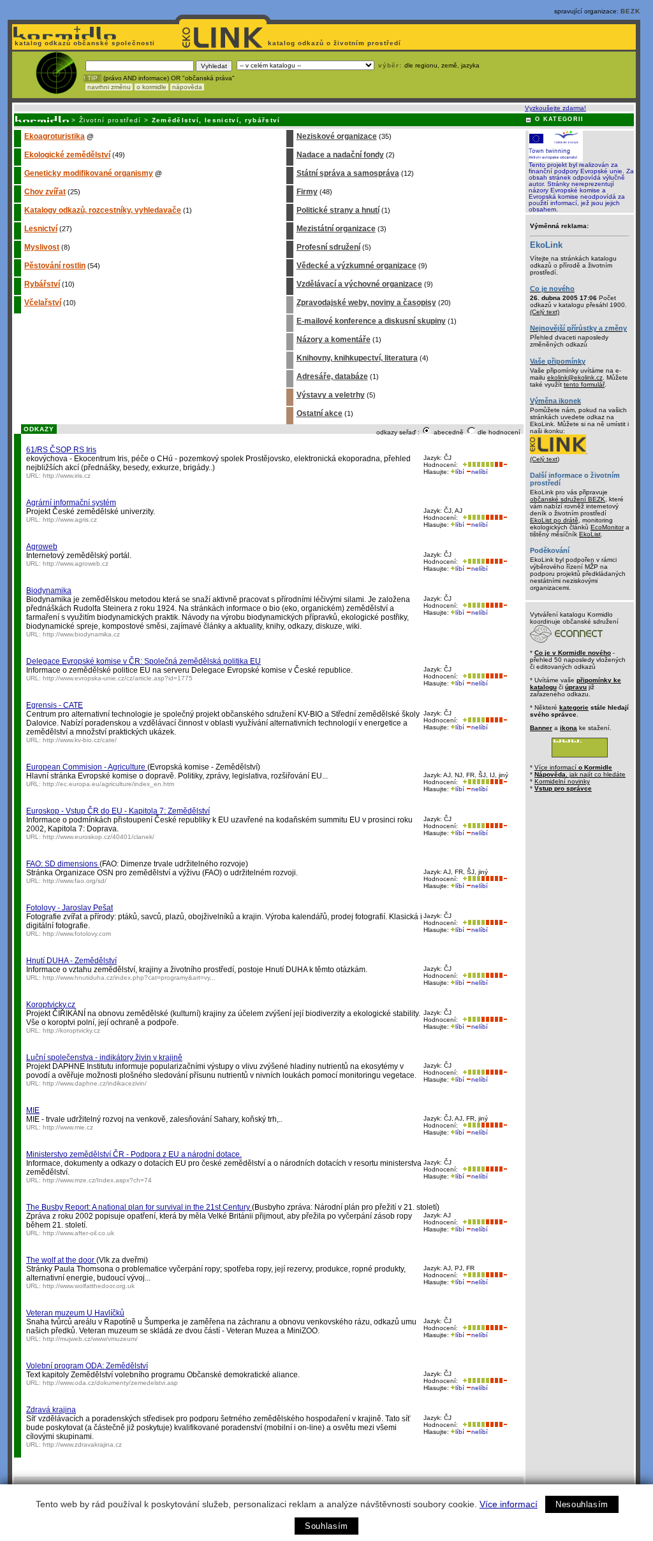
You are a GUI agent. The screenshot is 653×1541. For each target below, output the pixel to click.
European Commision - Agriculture (86, 767)
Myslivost (41, 247)
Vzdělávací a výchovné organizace (359, 284)
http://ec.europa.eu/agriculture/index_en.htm (108, 783)
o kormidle (151, 86)
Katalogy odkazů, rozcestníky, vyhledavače (102, 210)
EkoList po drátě (554, 520)
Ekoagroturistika (54, 136)
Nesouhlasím (581, 1504)
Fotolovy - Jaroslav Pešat (69, 907)
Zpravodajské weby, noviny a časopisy (366, 302)
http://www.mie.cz (68, 1127)
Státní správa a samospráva (348, 173)
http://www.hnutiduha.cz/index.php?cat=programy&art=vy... (129, 977)
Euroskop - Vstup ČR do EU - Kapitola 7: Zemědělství (118, 810)
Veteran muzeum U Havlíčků (75, 1312)
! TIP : (92, 78)
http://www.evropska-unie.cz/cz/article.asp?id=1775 (118, 678)
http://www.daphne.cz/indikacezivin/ (95, 1083)
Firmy (307, 191)
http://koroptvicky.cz (71, 1030)
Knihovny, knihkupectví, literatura (357, 358)
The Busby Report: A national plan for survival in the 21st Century (139, 1207)
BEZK (630, 11)
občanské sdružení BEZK (567, 499)
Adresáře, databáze (332, 376)
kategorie (574, 707)
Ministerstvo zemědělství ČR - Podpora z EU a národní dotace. (134, 1154)
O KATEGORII (559, 119)
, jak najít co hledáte (580, 774)
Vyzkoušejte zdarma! (555, 107)
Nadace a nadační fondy (340, 154)
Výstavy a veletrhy (331, 395)
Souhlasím (326, 1526)
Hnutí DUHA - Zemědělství (71, 960)
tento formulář (584, 384)
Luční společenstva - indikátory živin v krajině (104, 1057)
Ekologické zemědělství (67, 154)
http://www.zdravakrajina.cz (82, 1444)
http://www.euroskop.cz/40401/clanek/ (98, 836)
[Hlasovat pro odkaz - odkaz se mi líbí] (477, 464)
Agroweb (41, 546)
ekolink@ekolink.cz (575, 377)
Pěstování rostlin (54, 265)
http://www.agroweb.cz (75, 563)
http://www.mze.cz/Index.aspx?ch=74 (97, 1180)
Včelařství (42, 302)
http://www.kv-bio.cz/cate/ (80, 739)
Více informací (509, 1504)
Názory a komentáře (334, 339)
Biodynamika (48, 590)
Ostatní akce (319, 413)
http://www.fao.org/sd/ (74, 880)
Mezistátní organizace (336, 228)
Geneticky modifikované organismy (88, 173)
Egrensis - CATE (54, 705)
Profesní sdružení (328, 247)
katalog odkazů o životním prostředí (336, 43)
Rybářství (42, 284)
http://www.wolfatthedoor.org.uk (89, 1285)
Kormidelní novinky (562, 781)
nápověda (187, 86)
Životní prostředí (110, 120)
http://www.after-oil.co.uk (78, 1232)
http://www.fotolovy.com (77, 933)
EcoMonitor (607, 527)
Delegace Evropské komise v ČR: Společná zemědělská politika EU (143, 661)
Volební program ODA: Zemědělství (87, 1365)
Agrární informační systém (71, 502)
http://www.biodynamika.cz (81, 634)
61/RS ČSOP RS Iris (61, 449)
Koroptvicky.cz (50, 1004)
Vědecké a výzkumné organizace (356, 265)
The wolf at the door (61, 1260)
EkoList (590, 534)
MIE (33, 1110)
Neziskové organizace (337, 136)
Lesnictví (40, 228)
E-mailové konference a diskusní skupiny (371, 321)
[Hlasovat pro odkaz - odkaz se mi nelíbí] (500, 464)
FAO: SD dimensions (62, 863)
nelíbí (479, 471)
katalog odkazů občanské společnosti (83, 43)
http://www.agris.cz (70, 519)
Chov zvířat (45, 191)
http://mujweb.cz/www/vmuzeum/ (90, 1338)
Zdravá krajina (51, 1409)
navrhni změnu (109, 86)
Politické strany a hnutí (338, 210)
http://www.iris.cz (67, 475)
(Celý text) (544, 311)
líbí (459, 471)
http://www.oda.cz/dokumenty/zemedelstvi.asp (110, 1382)
